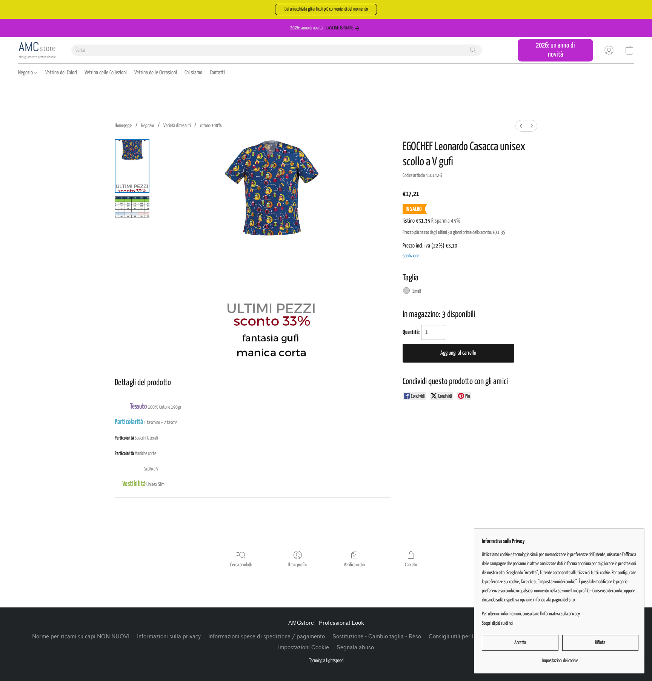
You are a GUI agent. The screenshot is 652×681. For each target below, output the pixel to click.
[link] (344, 28)
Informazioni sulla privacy (169, 636)
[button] (326, 9)
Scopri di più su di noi (497, 623)
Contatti (217, 72)
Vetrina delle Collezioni (106, 72)
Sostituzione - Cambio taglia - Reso (376, 636)
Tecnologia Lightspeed (326, 660)
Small (416, 291)
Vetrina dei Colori (61, 72)
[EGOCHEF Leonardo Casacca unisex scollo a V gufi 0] (132, 166)
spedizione (411, 256)
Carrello (411, 565)
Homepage (123, 125)
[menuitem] (521, 125)
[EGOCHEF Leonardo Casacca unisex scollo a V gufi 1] (132, 207)
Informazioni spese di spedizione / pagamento (266, 636)
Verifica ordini (354, 565)
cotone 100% (211, 125)
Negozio (26, 72)
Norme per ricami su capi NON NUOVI (80, 636)
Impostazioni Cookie (303, 647)
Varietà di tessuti (177, 125)
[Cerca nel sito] (473, 50)
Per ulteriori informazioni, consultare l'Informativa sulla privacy (531, 614)
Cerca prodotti (241, 565)
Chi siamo (193, 72)
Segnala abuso (355, 647)
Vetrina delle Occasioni (155, 72)
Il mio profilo (297, 565)
